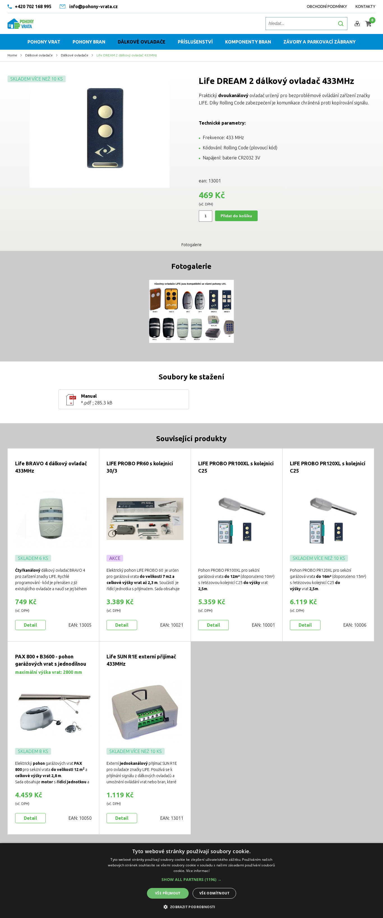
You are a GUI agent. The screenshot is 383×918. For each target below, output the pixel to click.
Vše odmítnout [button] (214, 893)
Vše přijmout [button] (168, 893)
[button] (191, 879)
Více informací (197, 870)
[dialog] (191, 880)
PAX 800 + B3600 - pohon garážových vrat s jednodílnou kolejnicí (50, 664)
